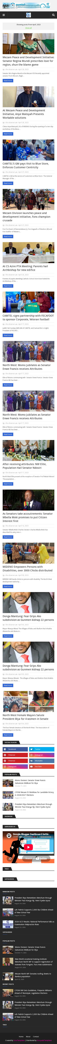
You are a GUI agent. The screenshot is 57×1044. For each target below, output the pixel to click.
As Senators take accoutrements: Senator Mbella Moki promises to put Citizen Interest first (28, 517)
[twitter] (41, 749)
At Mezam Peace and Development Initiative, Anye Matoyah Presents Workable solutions (24, 114)
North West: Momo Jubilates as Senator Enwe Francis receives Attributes (27, 367)
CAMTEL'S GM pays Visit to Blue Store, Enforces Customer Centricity (26, 165)
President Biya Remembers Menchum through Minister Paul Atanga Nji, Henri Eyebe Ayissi (33, 805)
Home (21, 1037)
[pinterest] (15, 755)
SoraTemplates (19, 1040)
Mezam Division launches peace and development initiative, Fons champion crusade (26, 216)
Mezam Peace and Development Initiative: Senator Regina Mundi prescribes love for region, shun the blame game (28, 61)
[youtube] (41, 766)
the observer (10, 69)
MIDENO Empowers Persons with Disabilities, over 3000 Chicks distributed (27, 568)
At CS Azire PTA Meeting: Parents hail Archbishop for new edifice (25, 268)
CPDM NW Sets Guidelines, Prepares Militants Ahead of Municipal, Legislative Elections (33, 991)
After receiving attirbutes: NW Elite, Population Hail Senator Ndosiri (24, 466)
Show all (28, 28)
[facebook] (15, 749)
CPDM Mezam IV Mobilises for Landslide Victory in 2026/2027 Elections (34, 793)
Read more (8, 81)
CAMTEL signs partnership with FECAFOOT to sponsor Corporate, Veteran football (28, 317)
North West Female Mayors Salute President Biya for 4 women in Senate (25, 717)
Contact (36, 1037)
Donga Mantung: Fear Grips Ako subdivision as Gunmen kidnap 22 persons (28, 618)
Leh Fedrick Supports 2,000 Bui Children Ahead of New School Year (34, 911)
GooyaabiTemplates (44, 1040)
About (28, 1037)
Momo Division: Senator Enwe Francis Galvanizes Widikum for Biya (30, 781)
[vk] (41, 761)
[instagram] (41, 755)
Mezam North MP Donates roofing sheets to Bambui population (33, 975)
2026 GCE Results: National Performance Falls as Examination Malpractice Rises (34, 923)
